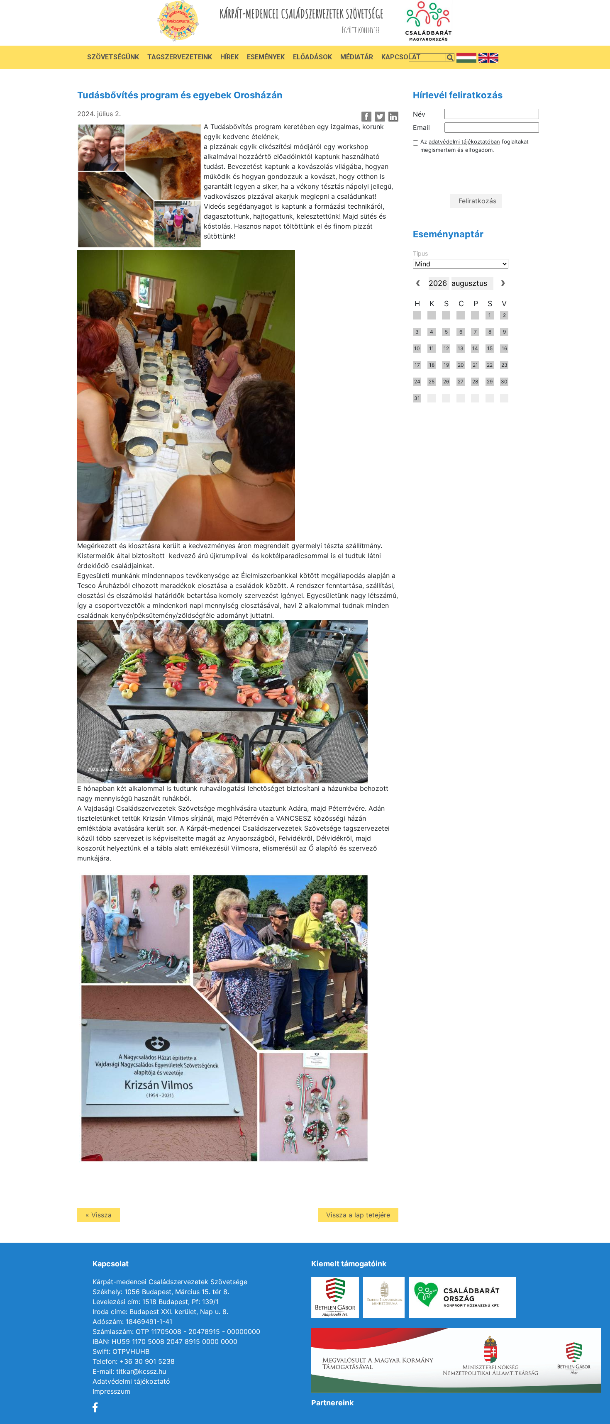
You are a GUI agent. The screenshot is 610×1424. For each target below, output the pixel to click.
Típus (420, 253)
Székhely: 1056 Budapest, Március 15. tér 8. (161, 1291)
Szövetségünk (113, 57)
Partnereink (332, 1402)
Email (421, 127)
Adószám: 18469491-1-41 (132, 1321)
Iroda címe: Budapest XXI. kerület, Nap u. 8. (160, 1311)
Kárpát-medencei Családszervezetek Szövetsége (170, 1282)
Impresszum (111, 1391)
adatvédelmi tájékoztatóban (464, 141)
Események (266, 57)
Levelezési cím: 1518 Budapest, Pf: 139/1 (156, 1301)
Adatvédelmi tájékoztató (131, 1381)
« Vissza (98, 1215)
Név (419, 114)
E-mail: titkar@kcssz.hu (129, 1371)
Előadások (312, 57)
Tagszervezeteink (179, 57)
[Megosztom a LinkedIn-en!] (393, 117)
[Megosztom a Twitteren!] (380, 117)
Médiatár (356, 57)
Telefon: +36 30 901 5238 (134, 1361)
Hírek (229, 57)
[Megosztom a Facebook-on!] (366, 117)
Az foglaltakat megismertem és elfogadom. (474, 145)
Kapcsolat (401, 57)
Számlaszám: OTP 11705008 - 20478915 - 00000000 (176, 1331)
